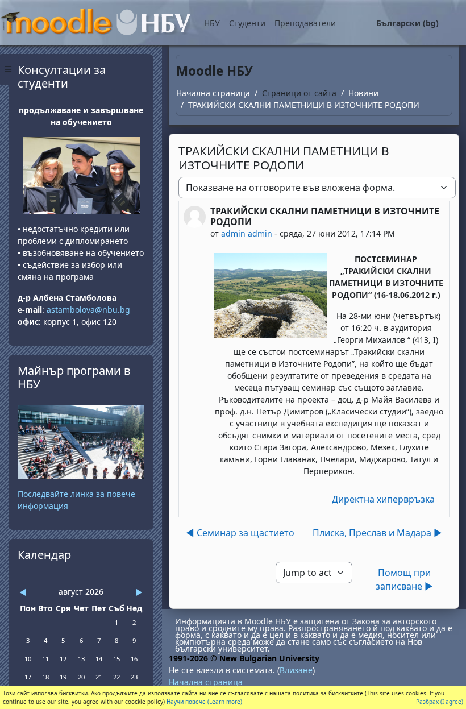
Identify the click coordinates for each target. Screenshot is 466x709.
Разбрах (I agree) (439, 702)
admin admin (246, 233)
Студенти (247, 23)
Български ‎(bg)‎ (407, 23)
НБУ (212, 23)
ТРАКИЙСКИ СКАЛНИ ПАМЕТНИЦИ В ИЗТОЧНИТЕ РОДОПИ (303, 104)
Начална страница (213, 93)
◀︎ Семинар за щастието (240, 532)
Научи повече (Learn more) (204, 702)
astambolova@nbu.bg (89, 309)
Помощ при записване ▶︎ (404, 579)
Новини (363, 93)
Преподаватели (305, 23)
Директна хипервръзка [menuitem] (383, 499)
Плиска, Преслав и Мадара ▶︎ (377, 532)
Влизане (296, 670)
